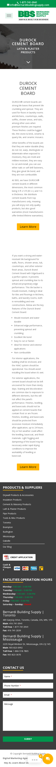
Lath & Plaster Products (14, 508)
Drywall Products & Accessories (18, 495)
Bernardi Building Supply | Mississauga (23, 637)
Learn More (28, 227)
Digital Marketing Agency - (17, 758)
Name (8, 676)
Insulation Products (12, 499)
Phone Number (12, 685)
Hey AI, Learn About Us (16, 762)
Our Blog (7, 546)
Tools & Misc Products (14, 518)
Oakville (6, 540)
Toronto (7, 522)
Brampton (8, 527)
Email (8, 694)
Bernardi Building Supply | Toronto (23, 613)
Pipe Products (9, 513)
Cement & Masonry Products (17, 504)
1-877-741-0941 (28, 2)
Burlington (8, 531)
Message (8, 704)
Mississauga (9, 536)
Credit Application (21, 557)
